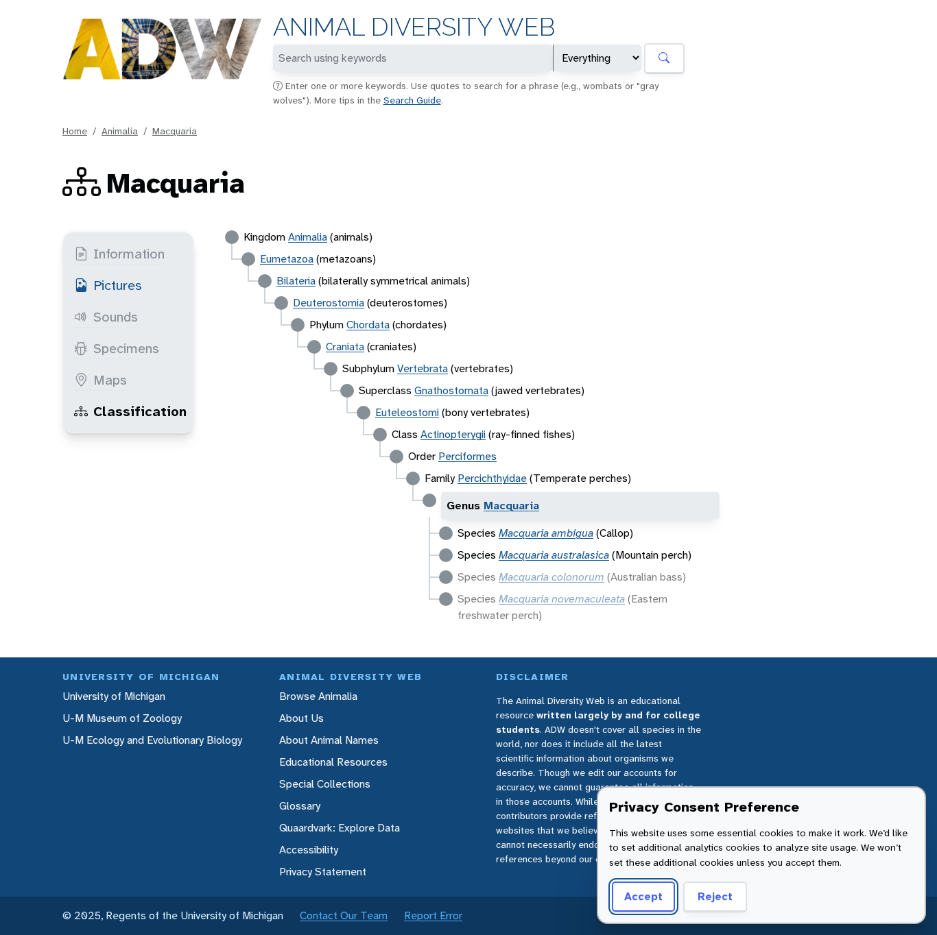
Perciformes (467, 456)
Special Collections (324, 784)
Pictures (117, 285)
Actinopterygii (453, 434)
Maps (110, 380)
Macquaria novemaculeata (562, 599)
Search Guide (412, 100)
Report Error (433, 915)
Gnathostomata (451, 390)
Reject (715, 896)
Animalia (120, 131)
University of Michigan (113, 696)
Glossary (299, 806)
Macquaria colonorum (551, 577)
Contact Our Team (344, 915)
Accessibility (308, 849)
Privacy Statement (322, 871)
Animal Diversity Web (414, 27)
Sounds (115, 317)
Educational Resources (333, 762)
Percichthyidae (492, 478)
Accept (643, 896)
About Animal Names (329, 740)
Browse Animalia (318, 696)
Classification (140, 411)
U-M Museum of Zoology (122, 718)
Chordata (368, 324)
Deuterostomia (328, 302)
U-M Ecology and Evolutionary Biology (152, 740)
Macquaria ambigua (546, 533)
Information (129, 254)
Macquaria (174, 131)
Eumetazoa (286, 259)
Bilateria (296, 281)
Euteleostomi (407, 412)
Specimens (126, 348)
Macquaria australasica (554, 555)
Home (74, 131)
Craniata (345, 346)
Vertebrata (422, 368)
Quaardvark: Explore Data (339, 828)
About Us (301, 718)
